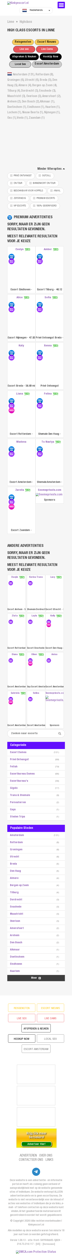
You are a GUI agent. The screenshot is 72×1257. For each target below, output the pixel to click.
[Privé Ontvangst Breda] (40, 305)
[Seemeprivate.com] (50, 495)
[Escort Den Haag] (48, 622)
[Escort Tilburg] (40, 257)
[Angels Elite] (36, 1074)
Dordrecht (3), (30, 91)
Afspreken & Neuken (24, 56)
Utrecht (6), (32, 80)
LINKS (49, 1160)
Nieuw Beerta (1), (33, 112)
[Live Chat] (36, 1117)
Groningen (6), (16, 80)
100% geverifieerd (46, 206)
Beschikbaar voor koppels (28, 191)
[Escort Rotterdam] (11, 401)
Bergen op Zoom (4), (44, 85)
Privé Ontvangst (23, 176)
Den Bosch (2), (31, 101)
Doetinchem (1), (17, 107)
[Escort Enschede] (30, 622)
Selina (36, 693)
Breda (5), (46, 80)
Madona (21, 442)
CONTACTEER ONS (31, 1160)
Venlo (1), (23, 118)
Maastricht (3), (16, 96)
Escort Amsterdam (47, 64)
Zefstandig (20, 198)
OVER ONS (45, 1155)
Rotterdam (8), (45, 74)
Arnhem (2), (14, 101)
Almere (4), (25, 85)
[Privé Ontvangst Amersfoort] (40, 353)
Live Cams (47, 49)
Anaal (57, 191)
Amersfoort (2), (51, 96)
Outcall (46, 176)
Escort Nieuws (46, 42)
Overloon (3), (34, 96)
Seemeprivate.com (49, 490)
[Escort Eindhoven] (11, 257)
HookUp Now (50, 56)
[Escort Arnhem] (10, 583)
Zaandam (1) (36, 118)
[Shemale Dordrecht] (30, 583)
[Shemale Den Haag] (40, 401)
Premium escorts (45, 198)
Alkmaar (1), (47, 101)
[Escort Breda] (11, 353)
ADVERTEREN (28, 1155)
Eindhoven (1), (36, 107)
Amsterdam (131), (24, 74)
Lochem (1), (14, 112)
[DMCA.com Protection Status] (36, 1252)
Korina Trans (36, 577)
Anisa (54, 654)
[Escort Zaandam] (11, 497)
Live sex (24, 49)
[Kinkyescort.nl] (30, 3)
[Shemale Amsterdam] (40, 449)
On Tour (18, 183)
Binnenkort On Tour (44, 183)
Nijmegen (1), (52, 112)
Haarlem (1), (52, 107)
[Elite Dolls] (36, 1095)
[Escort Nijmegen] (11, 305)
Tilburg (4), (14, 91)
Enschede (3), (47, 91)
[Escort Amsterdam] (11, 449)
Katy (21, 345)
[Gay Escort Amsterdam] (30, 660)
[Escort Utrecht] (55, 593)
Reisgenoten (23, 42)
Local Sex (20, 64)
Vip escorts (20, 206)
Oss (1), (12, 118)
